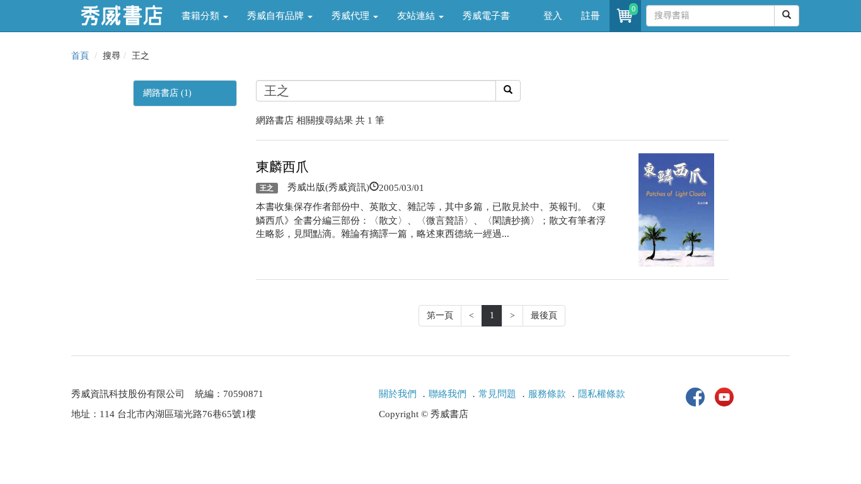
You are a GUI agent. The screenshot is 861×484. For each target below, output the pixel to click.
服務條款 (547, 394)
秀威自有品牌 (276, 16)
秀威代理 (352, 16)
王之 (267, 188)
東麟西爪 (282, 167)
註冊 (590, 16)
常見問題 (497, 394)
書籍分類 (202, 16)
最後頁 (544, 315)
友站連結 (417, 16)
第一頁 (440, 315)
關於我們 (398, 394)
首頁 (80, 55)
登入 (552, 16)
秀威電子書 (486, 16)
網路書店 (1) (167, 93)
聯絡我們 (447, 394)
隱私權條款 (601, 394)
